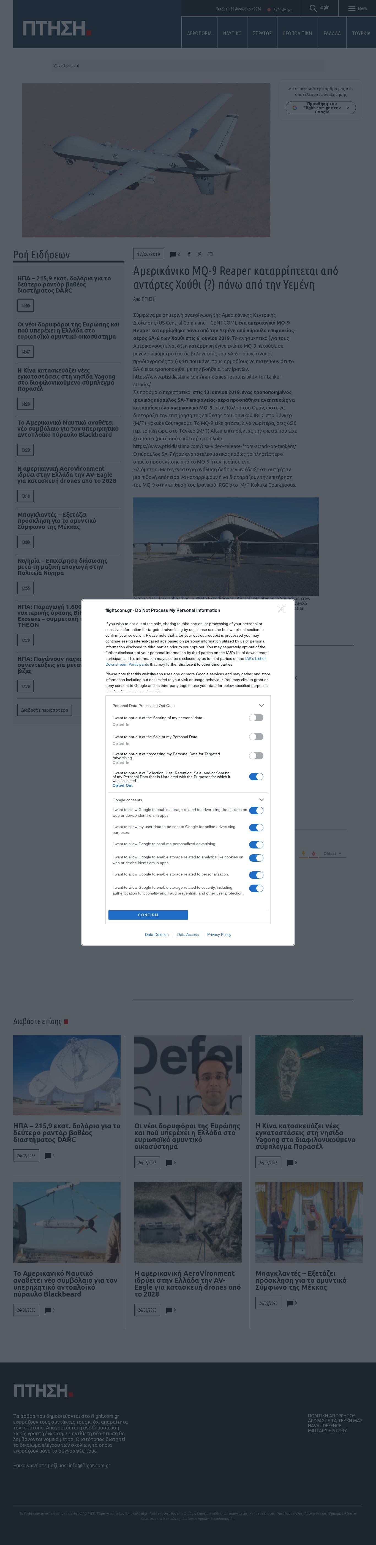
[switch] (256, 717)
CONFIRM (148, 915)
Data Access (188, 934)
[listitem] (188, 705)
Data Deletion (157, 934)
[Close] (283, 611)
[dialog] (188, 772)
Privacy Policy (219, 934)
